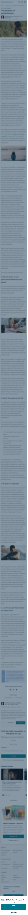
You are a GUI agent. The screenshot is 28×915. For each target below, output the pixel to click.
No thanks (13, 908)
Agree (13, 905)
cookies (6, 899)
